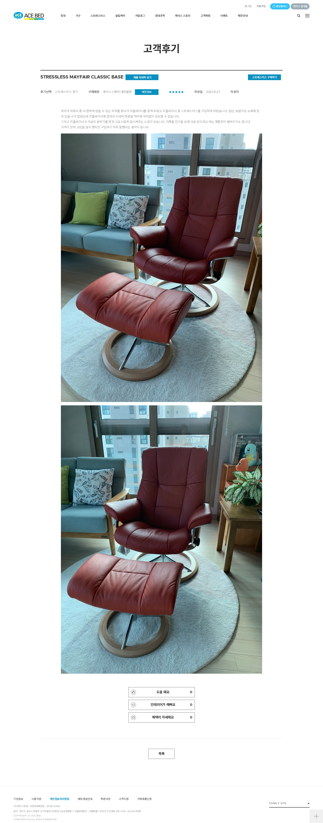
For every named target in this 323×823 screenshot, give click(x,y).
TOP (316, 805)
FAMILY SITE (277, 803)
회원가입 (261, 6)
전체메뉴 (307, 15)
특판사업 (105, 799)
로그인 (248, 6)
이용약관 (36, 799)
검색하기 (298, 15)
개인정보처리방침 (59, 799)
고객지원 (124, 799)
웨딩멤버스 (281, 6)
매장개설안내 (85, 799)
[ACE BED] (28, 16)
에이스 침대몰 (300, 6)
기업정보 (18, 799)
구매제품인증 (144, 799)
